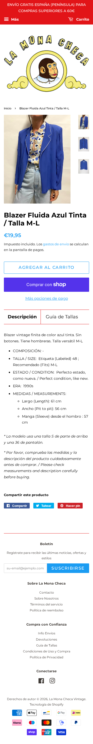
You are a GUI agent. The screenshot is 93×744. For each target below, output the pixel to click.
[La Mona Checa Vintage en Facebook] (41, 682)
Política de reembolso (47, 610)
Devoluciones (46, 639)
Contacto (46, 592)
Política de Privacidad (46, 657)
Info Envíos (46, 633)
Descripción (22, 317)
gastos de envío (56, 244)
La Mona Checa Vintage (67, 699)
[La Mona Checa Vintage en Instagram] (52, 682)
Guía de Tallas (62, 317)
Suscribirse (68, 568)
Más (14, 19)
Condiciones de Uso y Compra (46, 651)
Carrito (82, 19)
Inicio (7, 108)
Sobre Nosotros (46, 598)
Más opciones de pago (46, 298)
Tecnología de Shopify (47, 704)
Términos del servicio (46, 604)
